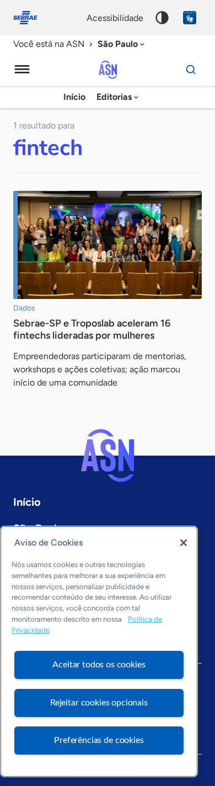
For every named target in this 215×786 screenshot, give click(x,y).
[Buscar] (191, 69)
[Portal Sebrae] (31, 18)
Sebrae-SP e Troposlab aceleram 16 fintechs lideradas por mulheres (91, 329)
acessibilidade (115, 18)
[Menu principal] (22, 69)
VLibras (190, 18)
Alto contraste (162, 18)
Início (74, 97)
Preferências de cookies (98, 740)
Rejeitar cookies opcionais (99, 702)
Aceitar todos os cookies (98, 664)
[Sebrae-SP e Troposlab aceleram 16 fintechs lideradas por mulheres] (107, 245)
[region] (99, 651)
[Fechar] (183, 543)
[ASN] (107, 455)
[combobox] (122, 44)
